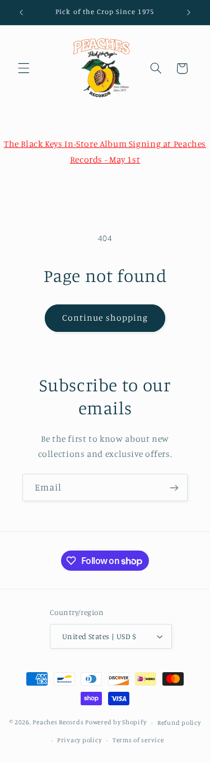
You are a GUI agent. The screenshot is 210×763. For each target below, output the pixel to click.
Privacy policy (79, 740)
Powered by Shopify (115, 723)
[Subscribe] (174, 487)
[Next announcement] (188, 12)
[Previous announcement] (21, 12)
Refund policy (179, 723)
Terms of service (138, 740)
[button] (23, 68)
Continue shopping (105, 317)
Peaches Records (57, 723)
